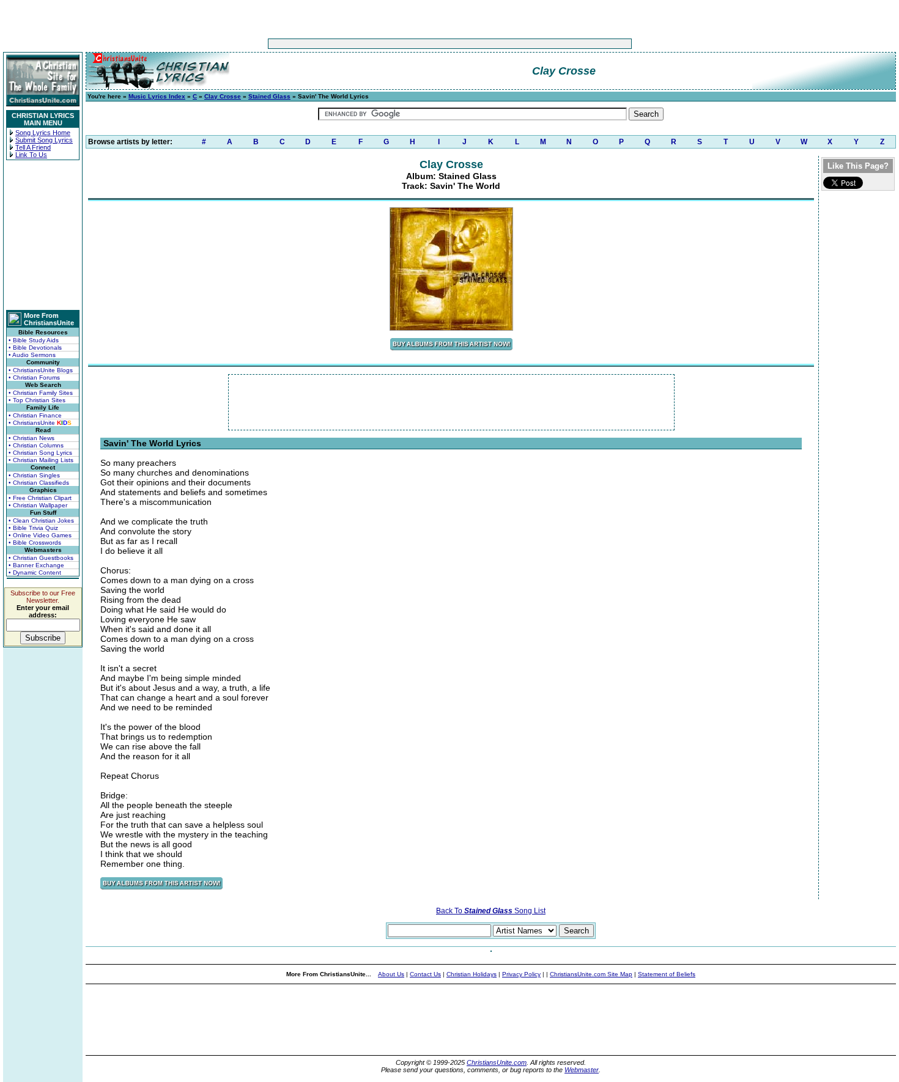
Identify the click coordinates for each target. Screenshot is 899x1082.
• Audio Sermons (32, 354)
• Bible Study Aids (34, 340)
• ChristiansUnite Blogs (41, 370)
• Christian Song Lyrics (40, 452)
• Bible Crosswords (35, 542)
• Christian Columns (36, 445)
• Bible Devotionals (35, 347)
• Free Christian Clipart (40, 498)
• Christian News (31, 438)
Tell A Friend (33, 147)
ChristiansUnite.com (497, 1062)
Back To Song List (491, 911)
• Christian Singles (34, 475)
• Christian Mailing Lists (41, 460)
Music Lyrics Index (156, 96)
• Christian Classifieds (39, 482)
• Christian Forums (34, 377)
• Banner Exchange (36, 565)
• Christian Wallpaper (38, 505)
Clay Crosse (222, 96)
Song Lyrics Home (42, 132)
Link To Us (31, 154)
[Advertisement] (411, 43)
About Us (391, 974)
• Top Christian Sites (37, 400)
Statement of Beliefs (666, 974)
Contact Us (425, 974)
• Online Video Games (40, 535)
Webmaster (581, 1069)
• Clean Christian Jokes (41, 520)
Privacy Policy (521, 974)
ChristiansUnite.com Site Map (591, 974)
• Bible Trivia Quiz (33, 527)
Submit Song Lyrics (44, 140)
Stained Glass (269, 96)
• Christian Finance (35, 415)
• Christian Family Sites (41, 392)
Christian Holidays (471, 974)
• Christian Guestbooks (41, 557)
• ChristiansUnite (40, 422)
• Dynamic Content (35, 572)
